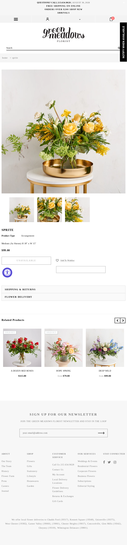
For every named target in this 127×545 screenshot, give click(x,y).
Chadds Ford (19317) (57, 520)
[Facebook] (104, 462)
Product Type (8, 236)
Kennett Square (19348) (82, 520)
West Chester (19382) (16, 524)
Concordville (93, 524)
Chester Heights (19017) (73, 524)
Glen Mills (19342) (111, 524)
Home (5, 58)
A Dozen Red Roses (22, 371)
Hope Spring (63, 371)
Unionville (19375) (105, 520)
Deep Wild (105, 371)
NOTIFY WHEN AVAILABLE (81, 269)
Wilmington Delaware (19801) (72, 528)
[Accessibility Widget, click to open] (7, 273)
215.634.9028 (64, 2)
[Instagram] (115, 462)
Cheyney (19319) (47, 528)
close (124, 2)
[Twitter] (109, 462)
